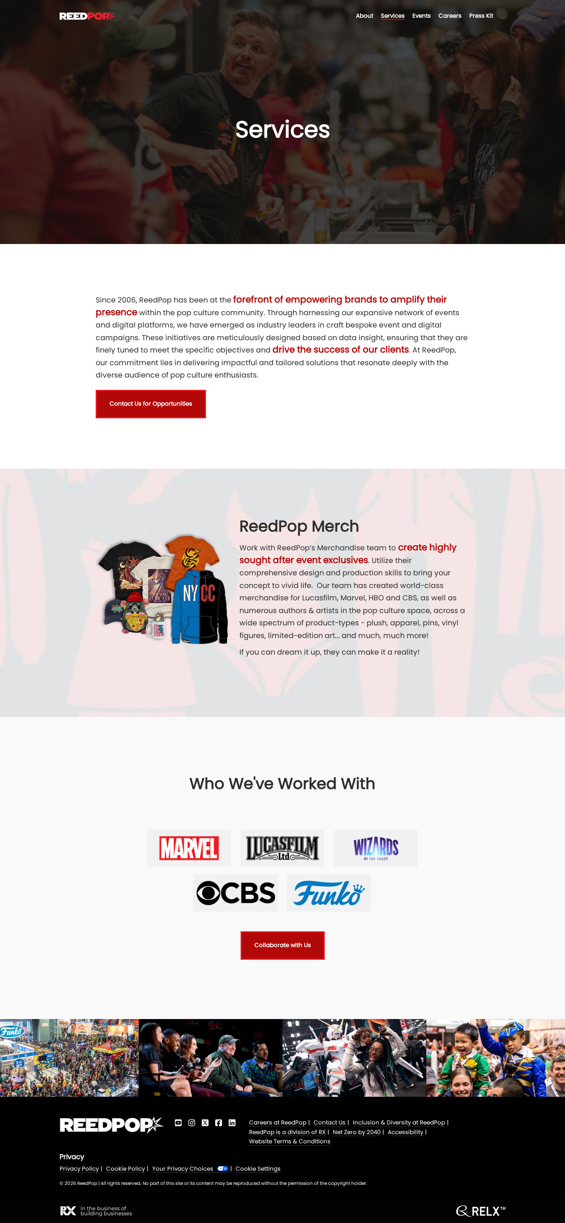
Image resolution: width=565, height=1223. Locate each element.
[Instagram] (191, 1123)
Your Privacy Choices (182, 1169)
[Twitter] (205, 1123)
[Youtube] (178, 1123)
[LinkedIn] (232, 1123)
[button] (151, 404)
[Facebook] (218, 1123)
